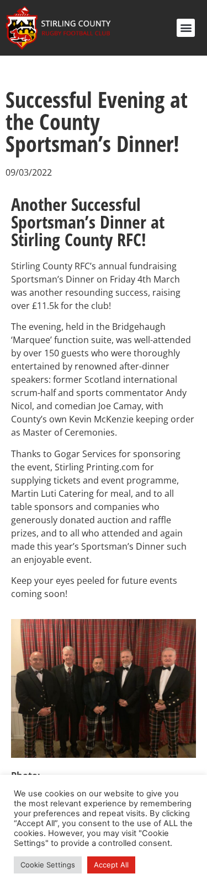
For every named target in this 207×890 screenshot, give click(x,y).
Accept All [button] (111, 864)
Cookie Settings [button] (47, 864)
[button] (186, 28)
